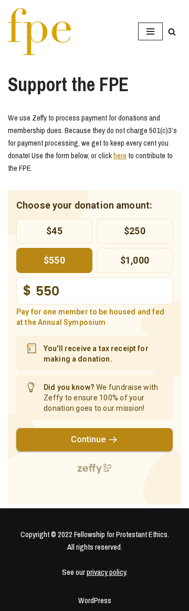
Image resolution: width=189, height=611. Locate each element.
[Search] (172, 32)
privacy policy (106, 571)
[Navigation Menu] (150, 31)
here (120, 155)
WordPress (94, 600)
